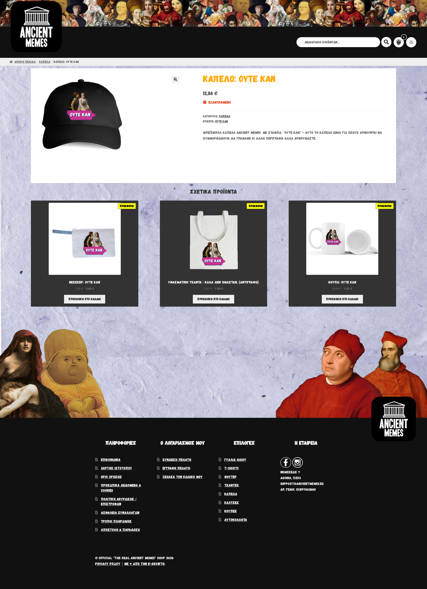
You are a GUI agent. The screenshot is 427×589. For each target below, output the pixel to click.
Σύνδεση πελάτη (177, 459)
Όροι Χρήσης (111, 476)
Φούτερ (230, 476)
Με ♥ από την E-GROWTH (144, 563)
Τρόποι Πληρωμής (116, 521)
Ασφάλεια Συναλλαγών (120, 512)
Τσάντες (231, 485)
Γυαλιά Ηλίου (235, 459)
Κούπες (230, 511)
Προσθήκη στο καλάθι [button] (84, 299)
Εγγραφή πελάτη (176, 468)
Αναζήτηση (386, 42)
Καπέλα (44, 62)
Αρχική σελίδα (25, 62)
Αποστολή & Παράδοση (120, 529)
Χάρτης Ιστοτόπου (116, 468)
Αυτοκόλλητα (235, 519)
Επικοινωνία (111, 459)
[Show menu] (411, 42)
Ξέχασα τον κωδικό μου (183, 476)
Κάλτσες (231, 502)
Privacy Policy (107, 563)
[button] (175, 79)
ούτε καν (221, 121)
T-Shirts (231, 468)
